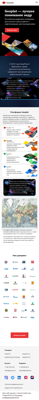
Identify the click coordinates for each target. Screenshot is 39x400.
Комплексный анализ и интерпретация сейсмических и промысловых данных (13, 159)
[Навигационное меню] (37, 2)
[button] (19, 335)
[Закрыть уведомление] (38, 392)
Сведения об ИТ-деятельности (13, 388)
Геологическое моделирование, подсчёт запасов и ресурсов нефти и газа (15, 172)
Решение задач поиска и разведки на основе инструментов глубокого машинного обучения (14, 132)
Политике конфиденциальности (12, 396)
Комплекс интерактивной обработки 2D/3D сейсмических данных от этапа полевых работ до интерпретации (15, 147)
